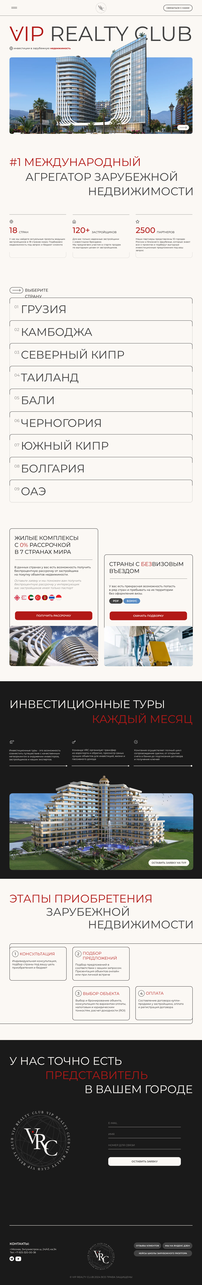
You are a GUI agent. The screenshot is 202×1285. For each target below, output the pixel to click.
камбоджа (56, 332)
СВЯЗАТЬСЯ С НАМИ (177, 8)
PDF (116, 601)
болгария (53, 468)
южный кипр (65, 446)
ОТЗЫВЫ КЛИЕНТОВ (147, 1245)
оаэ (33, 491)
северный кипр (73, 354)
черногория (61, 423)
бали (38, 400)
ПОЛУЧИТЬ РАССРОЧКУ (53, 615)
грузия (44, 309)
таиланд (50, 377)
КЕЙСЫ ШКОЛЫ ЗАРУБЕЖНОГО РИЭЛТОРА (163, 1253)
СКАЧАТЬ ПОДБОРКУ (148, 615)
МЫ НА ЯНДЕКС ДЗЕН (177, 1245)
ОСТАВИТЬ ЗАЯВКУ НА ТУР (169, 862)
